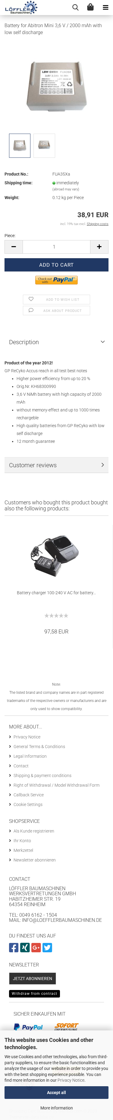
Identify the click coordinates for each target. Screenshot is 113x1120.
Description (24, 342)
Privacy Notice (71, 1080)
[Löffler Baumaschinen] (19, 7)
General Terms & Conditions (39, 746)
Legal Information (30, 756)
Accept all (56, 1092)
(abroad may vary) (65, 189)
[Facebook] (14, 950)
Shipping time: (19, 182)
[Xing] (25, 950)
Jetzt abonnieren (32, 978)
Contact (21, 765)
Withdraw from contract (34, 994)
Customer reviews (33, 465)
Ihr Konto (22, 840)
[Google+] (36, 950)
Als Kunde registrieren (34, 831)
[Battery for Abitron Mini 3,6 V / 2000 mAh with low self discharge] (56, 86)
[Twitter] (48, 950)
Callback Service (29, 794)
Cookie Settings (28, 804)
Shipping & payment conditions (42, 775)
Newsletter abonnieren (35, 860)
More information (56, 1108)
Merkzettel (23, 850)
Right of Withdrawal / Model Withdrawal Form (56, 785)
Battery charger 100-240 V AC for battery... (56, 592)
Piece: (10, 235)
